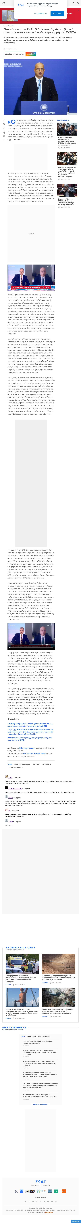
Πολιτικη (11, 26)
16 (4, 131)
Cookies (52, 1210)
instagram (36, 1201)
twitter (4, 124)
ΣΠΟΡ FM (30, 1191)
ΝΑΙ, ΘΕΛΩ (57, 14)
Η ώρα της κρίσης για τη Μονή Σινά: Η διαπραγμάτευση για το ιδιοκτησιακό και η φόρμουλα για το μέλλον (58, 978)
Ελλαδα (8, 984)
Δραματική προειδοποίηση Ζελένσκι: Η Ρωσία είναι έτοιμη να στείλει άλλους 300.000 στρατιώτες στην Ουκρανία (57, 1011)
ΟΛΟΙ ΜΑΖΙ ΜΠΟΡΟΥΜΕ (40, 1192)
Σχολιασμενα (44, 1036)
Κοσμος (8, 1018)
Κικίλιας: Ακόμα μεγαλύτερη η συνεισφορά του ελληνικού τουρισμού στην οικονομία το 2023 (30, 725)
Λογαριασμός (78, 3)
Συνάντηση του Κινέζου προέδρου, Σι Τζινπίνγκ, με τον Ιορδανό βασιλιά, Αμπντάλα (39, 1095)
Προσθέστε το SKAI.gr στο (19, 54)
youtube (51, 1201)
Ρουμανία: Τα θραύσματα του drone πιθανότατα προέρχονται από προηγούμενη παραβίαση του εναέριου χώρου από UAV (40, 1085)
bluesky (44, 1201)
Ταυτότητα (9, 1210)
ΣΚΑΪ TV (16, 1191)
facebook (4, 120)
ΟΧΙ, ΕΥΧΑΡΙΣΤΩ (40, 14)
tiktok (40, 1201)
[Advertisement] (40, 930)
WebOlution (49, 1212)
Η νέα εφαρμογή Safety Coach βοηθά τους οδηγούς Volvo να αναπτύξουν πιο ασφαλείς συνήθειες (39, 1063)
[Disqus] (40, 800)
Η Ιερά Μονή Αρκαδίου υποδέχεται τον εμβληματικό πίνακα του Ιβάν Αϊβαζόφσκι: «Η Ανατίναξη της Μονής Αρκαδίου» (40, 1074)
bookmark (4, 136)
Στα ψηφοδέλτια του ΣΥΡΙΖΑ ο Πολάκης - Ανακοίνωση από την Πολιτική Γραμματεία (66, 201)
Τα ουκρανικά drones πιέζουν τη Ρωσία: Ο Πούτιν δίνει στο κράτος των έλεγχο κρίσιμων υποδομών (39, 1052)
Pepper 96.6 (50, 1191)
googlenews (55, 1201)
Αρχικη (6, 26)
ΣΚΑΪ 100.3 (21, 1191)
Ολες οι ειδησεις (40, 1104)
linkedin (32, 1201)
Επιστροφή (76, 1209)
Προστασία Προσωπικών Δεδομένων (36, 1210)
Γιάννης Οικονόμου (22, 764)
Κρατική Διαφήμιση (63, 1210)
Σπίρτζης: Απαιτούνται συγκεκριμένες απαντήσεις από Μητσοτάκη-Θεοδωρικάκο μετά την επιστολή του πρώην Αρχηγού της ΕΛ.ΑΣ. (30, 732)
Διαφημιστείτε (35, 1185)
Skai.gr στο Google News (34, 753)
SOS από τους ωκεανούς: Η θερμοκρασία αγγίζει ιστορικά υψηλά (38, 1042)
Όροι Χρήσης (19, 1210)
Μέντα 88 (56, 1191)
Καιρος (73, 3)
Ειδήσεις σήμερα (27, 748)
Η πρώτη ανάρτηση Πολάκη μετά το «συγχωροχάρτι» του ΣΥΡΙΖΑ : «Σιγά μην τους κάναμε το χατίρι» (67, 141)
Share (4, 140)
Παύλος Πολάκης (16, 767)
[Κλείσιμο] (78, 11)
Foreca (73, 1210)
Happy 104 (64, 1191)
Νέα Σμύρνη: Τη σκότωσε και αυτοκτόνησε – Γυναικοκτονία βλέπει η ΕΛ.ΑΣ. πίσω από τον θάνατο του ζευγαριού (21, 978)
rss (48, 1201)
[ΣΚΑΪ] (40, 1181)
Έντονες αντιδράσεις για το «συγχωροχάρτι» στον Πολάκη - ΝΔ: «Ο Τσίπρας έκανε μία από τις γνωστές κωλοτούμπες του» (67, 172)
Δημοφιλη (31, 1036)
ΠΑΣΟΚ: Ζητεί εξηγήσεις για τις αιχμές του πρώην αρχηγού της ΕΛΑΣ (29, 739)
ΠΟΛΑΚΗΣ (47, 764)
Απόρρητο (76, 1221)
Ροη (23, 1036)
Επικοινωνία (46, 1185)
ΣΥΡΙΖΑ (36, 764)
